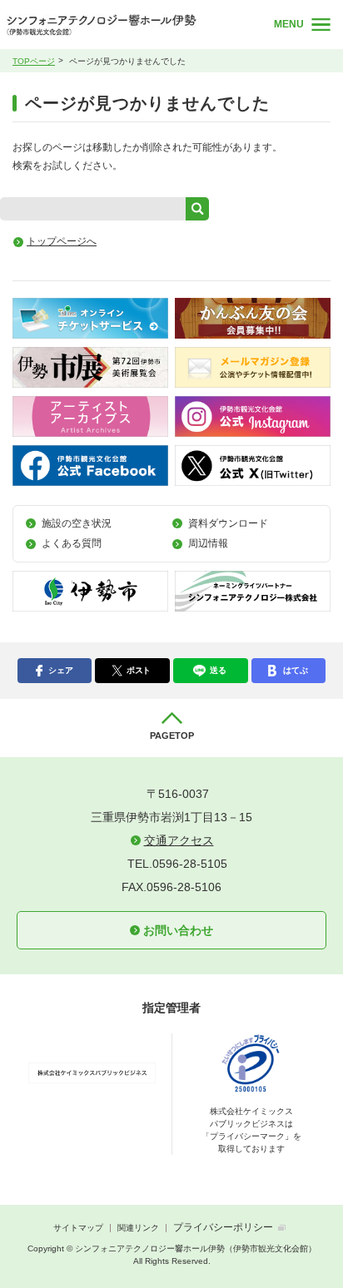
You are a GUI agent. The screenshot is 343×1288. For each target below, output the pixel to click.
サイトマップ (78, 1227)
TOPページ (33, 61)
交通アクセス (179, 840)
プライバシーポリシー (223, 1227)
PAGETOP (172, 736)
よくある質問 (72, 543)
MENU (289, 24)
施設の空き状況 (77, 523)
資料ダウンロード (228, 523)
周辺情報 (208, 543)
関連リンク (138, 1227)
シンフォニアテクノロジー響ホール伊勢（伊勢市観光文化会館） (127, 25)
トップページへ (62, 241)
